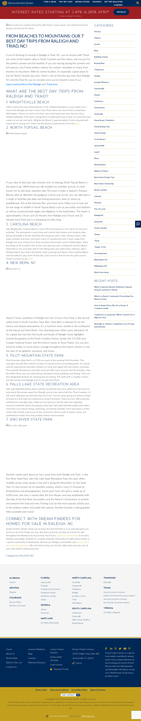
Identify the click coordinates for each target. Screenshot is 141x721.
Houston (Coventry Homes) (115, 599)
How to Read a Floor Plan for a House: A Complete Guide (111, 306)
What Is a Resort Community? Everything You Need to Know (113, 297)
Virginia (108, 608)
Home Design (100, 133)
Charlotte (76, 582)
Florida (97, 95)
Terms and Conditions (59, 689)
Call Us (78, 663)
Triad (74, 599)
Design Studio (82, 2)
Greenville (98, 114)
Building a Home (101, 57)
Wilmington (77, 603)
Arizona (97, 31)
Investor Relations (36, 649)
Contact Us (11, 666)
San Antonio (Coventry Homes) (117, 602)
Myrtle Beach (100, 164)
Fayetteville (99, 88)
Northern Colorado (17, 605)
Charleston (99, 69)
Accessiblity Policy (79, 689)
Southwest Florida (48, 596)
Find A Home (50, 2)
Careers (118, 5)
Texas (96, 240)
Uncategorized (100, 253)
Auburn (12, 582)
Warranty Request (36, 662)
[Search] (137, 2)
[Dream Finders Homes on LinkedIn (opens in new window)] (111, 649)
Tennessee (110, 577)
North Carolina (100, 190)
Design (97, 76)
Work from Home (101, 272)
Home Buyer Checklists (104, 120)
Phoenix (97, 202)
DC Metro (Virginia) (112, 612)
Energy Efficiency (101, 82)
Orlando (97, 196)
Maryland (47, 618)
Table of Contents (98, 689)
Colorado (15, 597)
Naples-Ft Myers (101, 171)
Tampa (97, 234)
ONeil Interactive (88, 716)
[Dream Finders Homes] (18, 3)
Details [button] (121, 12)
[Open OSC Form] (138, 224)
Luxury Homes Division (57, 651)
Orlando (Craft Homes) (50, 589)
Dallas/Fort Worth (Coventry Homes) (119, 595)
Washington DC (101, 259)
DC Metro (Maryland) (50, 623)
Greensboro (99, 107)
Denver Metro (15, 602)
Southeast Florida (48, 592)
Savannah (98, 221)
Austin (97, 44)
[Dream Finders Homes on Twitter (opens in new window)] (120, 649)
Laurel (96, 152)
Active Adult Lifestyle (56, 658)
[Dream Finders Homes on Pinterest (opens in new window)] (129, 649)
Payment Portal (60, 669)
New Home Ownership (104, 183)
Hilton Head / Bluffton (81, 620)
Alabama (14, 577)
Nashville (107, 582)
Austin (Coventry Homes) (114, 592)
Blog (96, 50)
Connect (97, 2)
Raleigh (75, 592)
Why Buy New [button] (65, 2)
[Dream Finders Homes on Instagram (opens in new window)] (115, 649)
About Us (10, 653)
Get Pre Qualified (113, 2)
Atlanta (97, 38)
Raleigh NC (26, 555)
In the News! (99, 139)
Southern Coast (79, 596)
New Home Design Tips (104, 177)
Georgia (45, 605)
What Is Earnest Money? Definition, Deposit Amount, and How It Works (113, 288)
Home (9, 649)
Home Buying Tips (102, 126)
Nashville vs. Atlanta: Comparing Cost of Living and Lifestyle (114, 325)
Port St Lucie (99, 209)
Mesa (96, 158)
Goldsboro (98, 101)
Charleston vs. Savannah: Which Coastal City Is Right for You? (114, 316)
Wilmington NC (100, 266)
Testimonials (11, 658)
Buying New (99, 63)
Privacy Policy (41, 689)
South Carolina (100, 228)
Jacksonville (99, 145)
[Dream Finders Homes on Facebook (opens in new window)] (106, 649)
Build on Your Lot (14, 662)
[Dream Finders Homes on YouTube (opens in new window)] (125, 649)
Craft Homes (56, 664)
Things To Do (100, 247)
